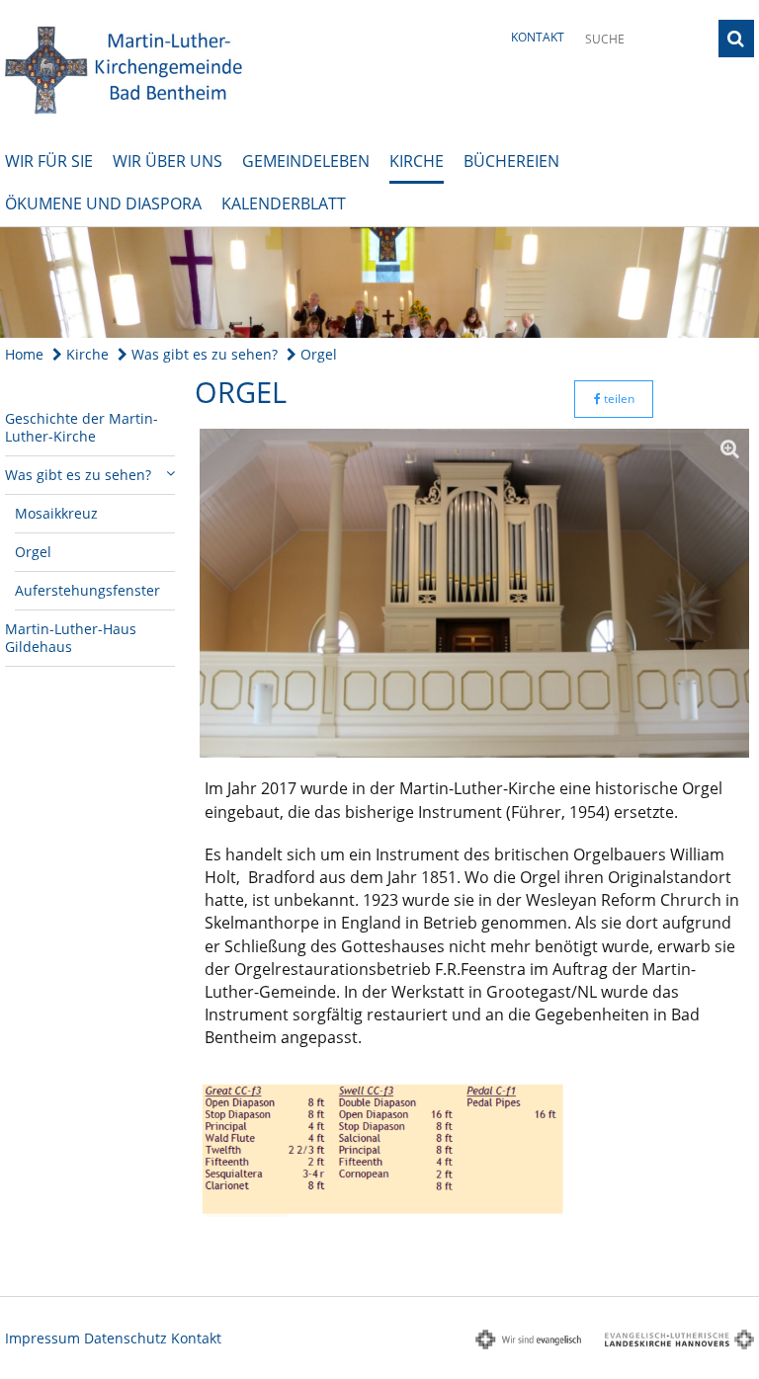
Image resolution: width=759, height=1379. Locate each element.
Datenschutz (125, 1338)
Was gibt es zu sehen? (202, 354)
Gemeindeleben (306, 161)
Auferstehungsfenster (87, 590)
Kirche (416, 161)
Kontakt (537, 37)
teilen (617, 398)
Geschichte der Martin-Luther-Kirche (81, 427)
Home (24, 354)
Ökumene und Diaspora (103, 203)
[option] (379, 282)
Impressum (42, 1338)
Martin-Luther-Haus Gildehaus (70, 637)
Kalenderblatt (283, 203)
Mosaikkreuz (56, 513)
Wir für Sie (49, 161)
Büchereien (511, 161)
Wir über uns (167, 161)
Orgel (316, 354)
